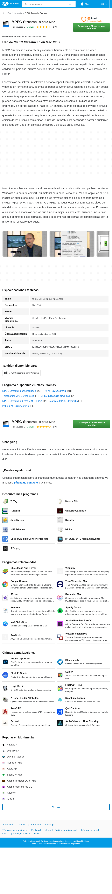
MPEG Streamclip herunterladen (19, 391)
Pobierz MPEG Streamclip (15, 406)
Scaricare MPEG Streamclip (63, 401)
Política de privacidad (66, 830)
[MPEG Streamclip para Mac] (5, 24)
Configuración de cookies (26, 833)
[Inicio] (3, 13)
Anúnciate (35, 824)
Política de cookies (41, 830)
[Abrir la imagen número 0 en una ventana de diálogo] (25, 244)
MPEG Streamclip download (55, 396)
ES (102, 4)
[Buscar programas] (70, 4)
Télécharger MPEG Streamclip (18, 396)
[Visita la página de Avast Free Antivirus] (91, 19)
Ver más (56, 807)
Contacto (21, 824)
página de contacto (26, 482)
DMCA (5, 833)
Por (18, 27)
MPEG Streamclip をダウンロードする (22, 401)
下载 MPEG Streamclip (54, 391)
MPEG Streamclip (33, 22)
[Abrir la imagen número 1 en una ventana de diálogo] (71, 244)
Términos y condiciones (14, 830)
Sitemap (49, 824)
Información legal (90, 830)
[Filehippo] (10, 4)
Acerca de (7, 824)
